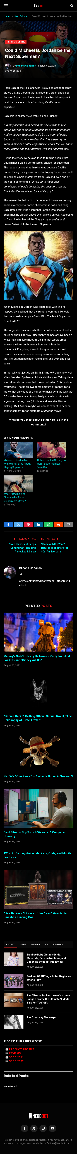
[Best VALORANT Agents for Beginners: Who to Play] (13, 981)
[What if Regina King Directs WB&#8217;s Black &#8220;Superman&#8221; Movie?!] (18, 483)
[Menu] (6, 6)
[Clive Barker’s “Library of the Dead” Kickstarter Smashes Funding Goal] (38, 889)
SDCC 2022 (16, 1061)
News (23, 944)
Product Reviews (21, 1049)
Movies (35, 944)
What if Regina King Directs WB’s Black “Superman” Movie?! (15, 497)
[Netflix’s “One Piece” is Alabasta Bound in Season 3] (38, 751)
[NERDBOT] (38, 5)
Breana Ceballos (26, 65)
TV (46, 944)
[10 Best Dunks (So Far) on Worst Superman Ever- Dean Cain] (51, 450)
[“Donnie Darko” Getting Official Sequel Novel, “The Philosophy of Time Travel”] (38, 692)
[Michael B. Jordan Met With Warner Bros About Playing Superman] (18, 450)
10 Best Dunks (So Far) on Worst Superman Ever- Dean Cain (51, 464)
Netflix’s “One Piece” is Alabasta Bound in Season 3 (38, 776)
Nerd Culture (15, 41)
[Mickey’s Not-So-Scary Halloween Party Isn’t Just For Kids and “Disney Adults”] (38, 632)
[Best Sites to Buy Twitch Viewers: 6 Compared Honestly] (38, 808)
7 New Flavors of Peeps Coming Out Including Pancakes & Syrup (22, 548)
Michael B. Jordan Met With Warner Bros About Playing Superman (17, 464)
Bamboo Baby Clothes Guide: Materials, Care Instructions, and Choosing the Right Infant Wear (46, 958)
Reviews (58, 944)
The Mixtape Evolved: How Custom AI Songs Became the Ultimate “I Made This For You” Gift (49, 999)
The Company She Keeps (41, 1017)
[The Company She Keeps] (13, 1022)
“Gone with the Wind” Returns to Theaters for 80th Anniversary (54, 548)
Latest (10, 944)
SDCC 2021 (16, 1057)
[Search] (71, 6)
